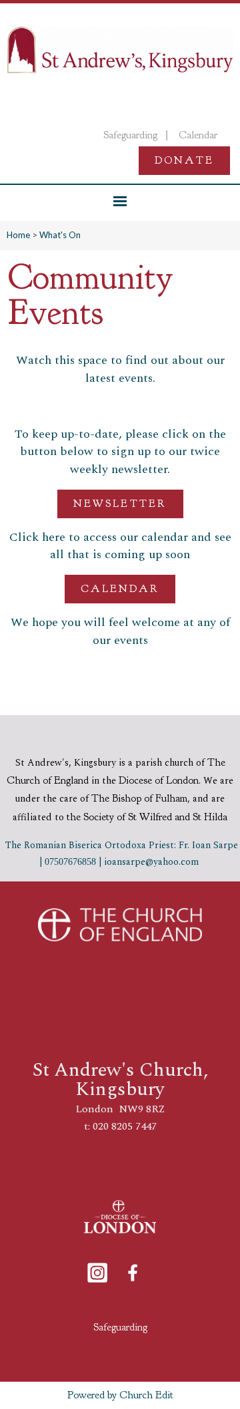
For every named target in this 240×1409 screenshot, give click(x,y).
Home (18, 235)
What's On (60, 235)
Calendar (120, 588)
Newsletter (120, 503)
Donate (184, 160)
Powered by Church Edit (120, 1395)
